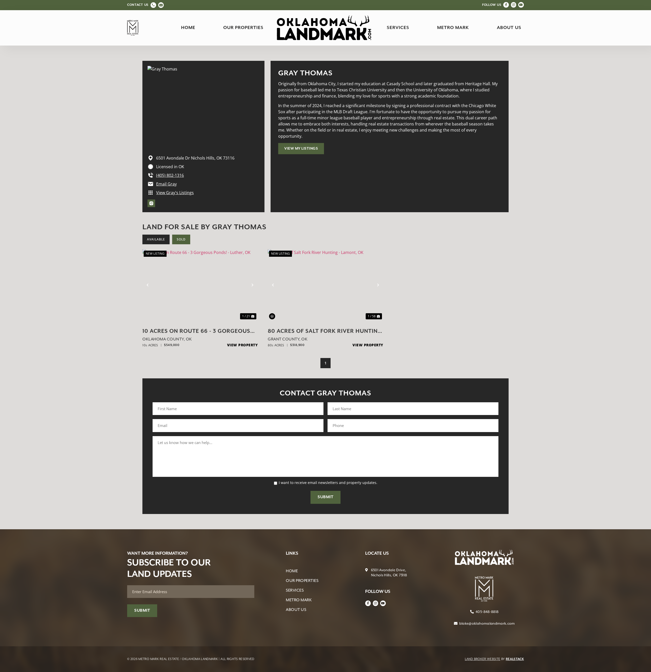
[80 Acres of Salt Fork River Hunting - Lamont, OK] (325, 285)
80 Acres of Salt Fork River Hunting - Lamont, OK (325, 332)
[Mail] (161, 5)
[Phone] (153, 5)
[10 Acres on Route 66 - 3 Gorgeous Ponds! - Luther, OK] (200, 285)
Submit (325, 497)
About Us (509, 27)
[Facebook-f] (506, 5)
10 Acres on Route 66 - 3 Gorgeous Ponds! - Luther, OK (196, 332)
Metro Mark (453, 27)
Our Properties (243, 27)
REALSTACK (515, 659)
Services (398, 27)
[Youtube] (521, 5)
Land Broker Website (482, 659)
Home (188, 27)
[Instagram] (513, 5)
